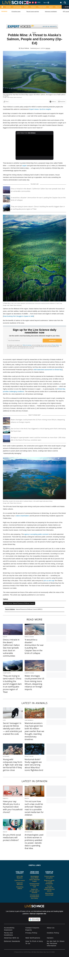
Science (33, 7)
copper (24, 165)
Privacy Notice (55, 345)
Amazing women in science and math (34, 885)
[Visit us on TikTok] (36, 3)
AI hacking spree (16, 11)
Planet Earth (42, 7)
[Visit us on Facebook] (21, 3)
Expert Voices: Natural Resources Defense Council (19, 603)
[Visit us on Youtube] (30, 3)
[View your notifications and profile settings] (61, 2)
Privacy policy (31, 933)
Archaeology (17, 7)
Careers (50, 938)
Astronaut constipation (51, 11)
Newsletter (62, 101)
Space (51, 7)
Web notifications (32, 938)
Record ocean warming (33, 11)
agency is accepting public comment (36, 534)
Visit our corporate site (38, 913)
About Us (50, 928)
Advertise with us (11, 938)
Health (26, 7)
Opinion (48, 48)
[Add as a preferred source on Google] (34, 919)
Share (7, 101)
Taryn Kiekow (25, 48)
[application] (34, 145)
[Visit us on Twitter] (24, 3)
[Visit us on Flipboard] (33, 3)
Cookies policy (53, 933)
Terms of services (27, 345)
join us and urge (49, 580)
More (57, 7)
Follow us (54, 101)
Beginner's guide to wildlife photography (49, 882)
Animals (8, 7)
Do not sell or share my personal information (55, 943)
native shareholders (22, 516)
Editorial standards (12, 941)
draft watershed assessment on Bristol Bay (48, 369)
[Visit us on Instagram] (27, 3)
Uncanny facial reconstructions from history (34, 896)
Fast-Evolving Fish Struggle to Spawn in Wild (18, 316)
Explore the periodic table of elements (34, 891)
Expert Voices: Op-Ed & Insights (40, 109)
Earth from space (20, 880)
